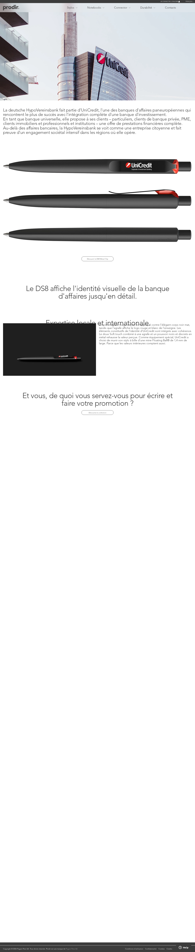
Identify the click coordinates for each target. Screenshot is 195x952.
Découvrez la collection (97, 413)
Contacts (170, 7)
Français (189, 1)
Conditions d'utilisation (134, 949)
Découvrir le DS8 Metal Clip (97, 259)
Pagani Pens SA (72, 949)
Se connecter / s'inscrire (169, 1)
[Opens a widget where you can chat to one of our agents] (183, 948)
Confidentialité (150, 949)
